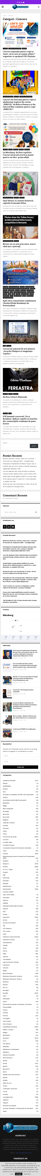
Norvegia (6, 990)
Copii (10, 413)
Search (5, 443)
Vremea (6, 609)
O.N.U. (5, 996)
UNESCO (5, 1100)
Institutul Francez (9, 939)
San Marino (6, 1043)
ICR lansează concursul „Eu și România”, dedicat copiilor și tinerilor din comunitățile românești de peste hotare (20, 420)
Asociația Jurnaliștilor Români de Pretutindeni (18, 794)
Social (24, 295)
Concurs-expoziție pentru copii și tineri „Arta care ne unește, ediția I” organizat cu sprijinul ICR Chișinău (19, 54)
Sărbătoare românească (11, 1049)
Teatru (5, 1086)
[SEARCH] (36, 512)
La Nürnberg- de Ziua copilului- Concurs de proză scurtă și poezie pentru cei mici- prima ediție (18, 154)
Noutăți (31, 294)
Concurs (5, 48)
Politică (5, 1013)
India (11, 292)
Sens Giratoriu (17, 295)
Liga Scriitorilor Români (11, 962)
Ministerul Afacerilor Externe (12, 976)
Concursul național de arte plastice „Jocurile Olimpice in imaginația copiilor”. (19, 351)
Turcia (5, 1091)
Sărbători (6, 1052)
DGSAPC (5, 861)
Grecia (5, 920)
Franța (5, 914)
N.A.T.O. (5, 987)
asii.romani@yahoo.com (23, 1153)
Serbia (5, 1060)
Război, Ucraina (8, 1029)
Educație (6, 880)
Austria (5, 797)
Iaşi (4, 925)
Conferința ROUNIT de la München (24, 729)
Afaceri (5, 783)
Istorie (5, 951)
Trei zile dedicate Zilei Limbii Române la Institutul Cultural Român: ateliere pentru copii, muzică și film (20, 557)
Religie (5, 1032)
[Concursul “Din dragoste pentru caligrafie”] (7, 693)
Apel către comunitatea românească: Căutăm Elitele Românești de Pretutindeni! (19, 303)
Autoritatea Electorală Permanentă (14, 800)
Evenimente (11, 290)
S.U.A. (11, 295)
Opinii (5, 1001)
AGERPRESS (7, 786)
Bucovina (6, 814)
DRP (4, 875)
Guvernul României (9, 923)
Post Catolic (7, 1021)
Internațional (30, 292)
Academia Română (9, 780)
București (5, 286)
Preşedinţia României (10, 1027)
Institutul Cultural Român (15, 48)
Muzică (5, 984)
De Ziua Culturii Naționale (15, 396)
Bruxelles (6, 811)
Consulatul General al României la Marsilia (17, 848)
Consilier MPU (7, 842)
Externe (5, 900)
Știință (5, 1077)
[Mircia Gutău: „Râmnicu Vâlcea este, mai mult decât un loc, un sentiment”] (7, 720)
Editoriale (6, 645)
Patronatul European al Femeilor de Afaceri (17, 1004)
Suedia (5, 1080)
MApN (5, 970)
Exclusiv (21, 149)
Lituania (5, 968)
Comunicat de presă (8, 96)
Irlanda (5, 294)
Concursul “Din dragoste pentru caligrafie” (23, 690)
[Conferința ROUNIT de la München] (7, 733)
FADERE (5, 903)
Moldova (24, 48)
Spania (5, 1066)
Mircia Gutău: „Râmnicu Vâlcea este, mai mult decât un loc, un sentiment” (24, 717)
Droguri (5, 872)
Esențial (5, 883)
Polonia (5, 1015)
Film (4, 911)
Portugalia (6, 1018)
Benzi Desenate (8, 808)
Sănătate (6, 1046)
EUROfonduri (7, 886)
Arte (4, 345)
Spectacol (6, 1069)
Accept (18, 1174)
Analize (5, 789)
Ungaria (5, 1102)
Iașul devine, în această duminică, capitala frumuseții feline (18, 201)
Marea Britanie (24, 294)
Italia (13, 294)
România (22, 197)
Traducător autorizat (10, 1088)
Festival (5, 908)
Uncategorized (8, 1097)
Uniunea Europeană (8, 297)
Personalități (7, 1007)
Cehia (5, 831)
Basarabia (6, 803)
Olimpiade (6, 998)
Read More (27, 1174)
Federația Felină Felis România (13, 906)
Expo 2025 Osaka (8, 894)
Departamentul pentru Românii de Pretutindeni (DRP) (16, 288)
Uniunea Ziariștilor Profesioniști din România (18, 1108)
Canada (5, 825)
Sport (5, 1072)
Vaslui (5, 1111)
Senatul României (9, 1055)
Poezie (5, 1010)
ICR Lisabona (30, 290)
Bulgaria (5, 820)
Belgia (5, 806)
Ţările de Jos (30, 295)
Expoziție (6, 897)
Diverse (5, 290)
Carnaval (6, 828)
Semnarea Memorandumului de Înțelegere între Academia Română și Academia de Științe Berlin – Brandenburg (25, 705)
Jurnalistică (7, 959)
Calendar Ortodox (9, 822)
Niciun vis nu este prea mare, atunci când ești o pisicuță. (19, 245)
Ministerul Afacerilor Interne (12, 979)
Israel (9, 294)
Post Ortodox (7, 1024)
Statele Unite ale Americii (11, 1074)
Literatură (6, 965)
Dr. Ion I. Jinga (7, 869)
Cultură (10, 149)
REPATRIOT (6, 295)
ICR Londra (6, 292)
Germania (27, 149)
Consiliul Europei (30, 286)
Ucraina (5, 1094)
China (5, 834)
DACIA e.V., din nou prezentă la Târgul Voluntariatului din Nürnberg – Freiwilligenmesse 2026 (25, 678)
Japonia (18, 294)
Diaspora (16, 149)
